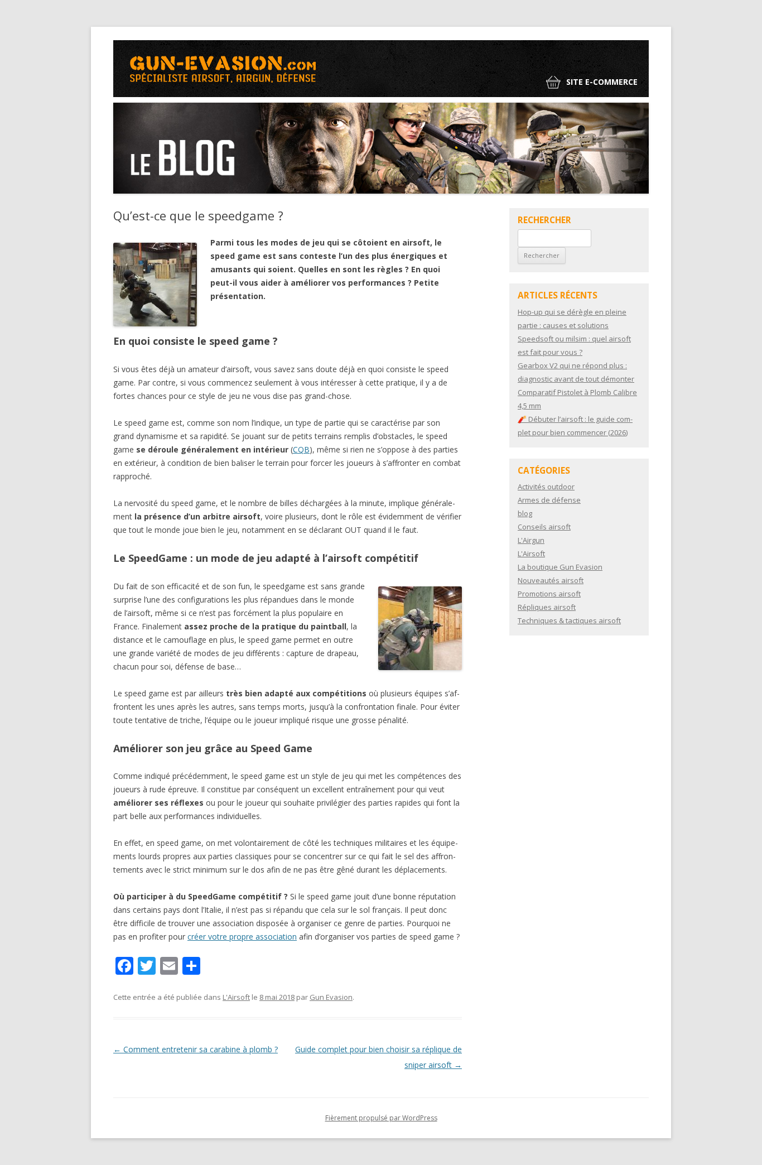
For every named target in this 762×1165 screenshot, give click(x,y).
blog (525, 513)
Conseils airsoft (544, 527)
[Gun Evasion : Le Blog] (224, 93)
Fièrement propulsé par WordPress (381, 1118)
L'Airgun (531, 540)
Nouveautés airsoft (550, 580)
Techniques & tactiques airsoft (569, 620)
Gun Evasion (331, 997)
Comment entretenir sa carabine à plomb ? (195, 1049)
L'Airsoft (236, 997)
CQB (301, 449)
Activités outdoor (546, 487)
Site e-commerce (602, 81)
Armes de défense (549, 500)
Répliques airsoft (547, 607)
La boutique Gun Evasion (560, 567)
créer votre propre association (242, 936)
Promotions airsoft (549, 594)
